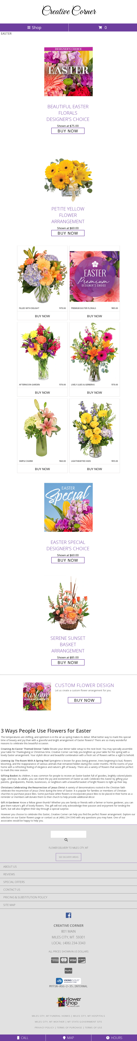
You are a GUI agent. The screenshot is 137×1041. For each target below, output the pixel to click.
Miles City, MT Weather (50, 1021)
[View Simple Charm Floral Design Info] (42, 429)
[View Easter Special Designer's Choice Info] (68, 507)
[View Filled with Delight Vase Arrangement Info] (42, 276)
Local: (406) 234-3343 (68, 943)
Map (69, 1038)
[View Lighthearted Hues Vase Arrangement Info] (95, 429)
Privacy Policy (44, 1027)
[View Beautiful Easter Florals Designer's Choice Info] (68, 71)
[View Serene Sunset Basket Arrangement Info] (68, 603)
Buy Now (68, 131)
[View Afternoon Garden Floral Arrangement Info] (42, 352)
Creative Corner (68, 11)
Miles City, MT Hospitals (89, 1015)
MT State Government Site (84, 1021)
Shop (36, 27)
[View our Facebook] (68, 917)
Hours (115, 1038)
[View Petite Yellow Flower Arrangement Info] (68, 174)
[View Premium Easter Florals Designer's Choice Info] (95, 276)
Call (23, 1038)
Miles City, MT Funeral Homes (51, 1015)
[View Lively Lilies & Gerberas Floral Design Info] (95, 352)
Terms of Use (93, 1027)
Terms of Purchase (69, 1027)
